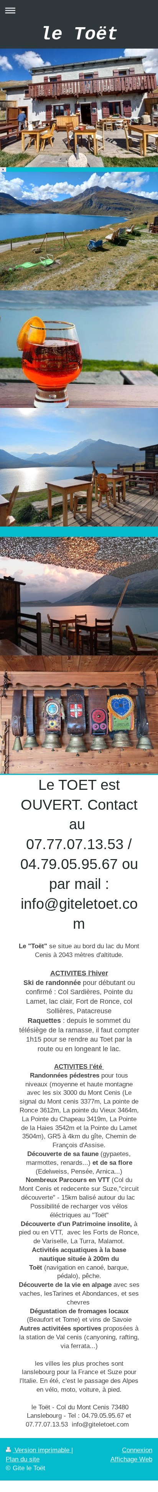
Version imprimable (42, 1450)
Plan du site (23, 1459)
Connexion (137, 1450)
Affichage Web (131, 1459)
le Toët (79, 34)
